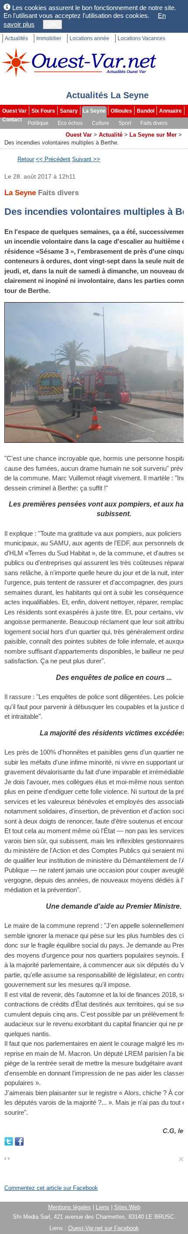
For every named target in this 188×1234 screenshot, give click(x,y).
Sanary (69, 111)
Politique (38, 123)
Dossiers (49, 132)
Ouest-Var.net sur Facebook (103, 1228)
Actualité (110, 134)
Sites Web (127, 1207)
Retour (25, 159)
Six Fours (43, 111)
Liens (102, 1207)
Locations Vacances (141, 38)
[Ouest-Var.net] (78, 62)
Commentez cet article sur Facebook (51, 1188)
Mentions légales (69, 1207)
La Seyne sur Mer (153, 134)
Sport (124, 123)
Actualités (16, 38)
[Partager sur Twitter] (9, 1140)
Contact (12, 120)
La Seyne (94, 111)
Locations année (89, 38)
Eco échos (70, 123)
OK (52, 24)
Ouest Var (14, 111)
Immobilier (48, 38)
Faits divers (153, 123)
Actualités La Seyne (107, 95)
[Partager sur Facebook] (19, 1140)
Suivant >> (86, 159)
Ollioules (121, 111)
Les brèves (16, 132)
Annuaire (170, 111)
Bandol (145, 111)
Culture (100, 123)
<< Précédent (53, 159)
